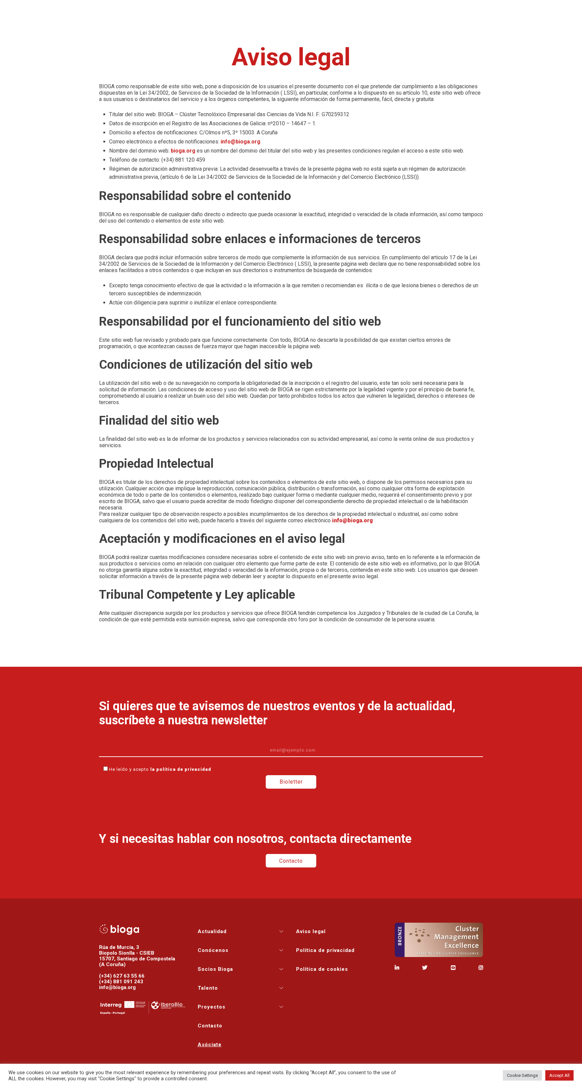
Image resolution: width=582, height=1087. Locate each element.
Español (560, 9)
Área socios (496, 9)
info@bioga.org (352, 520)
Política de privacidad (325, 950)
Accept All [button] (559, 1075)
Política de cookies (322, 969)
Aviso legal (311, 931)
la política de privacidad (180, 769)
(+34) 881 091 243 (121, 982)
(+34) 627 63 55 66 (121, 976)
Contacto (423, 9)
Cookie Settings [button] (522, 1075)
